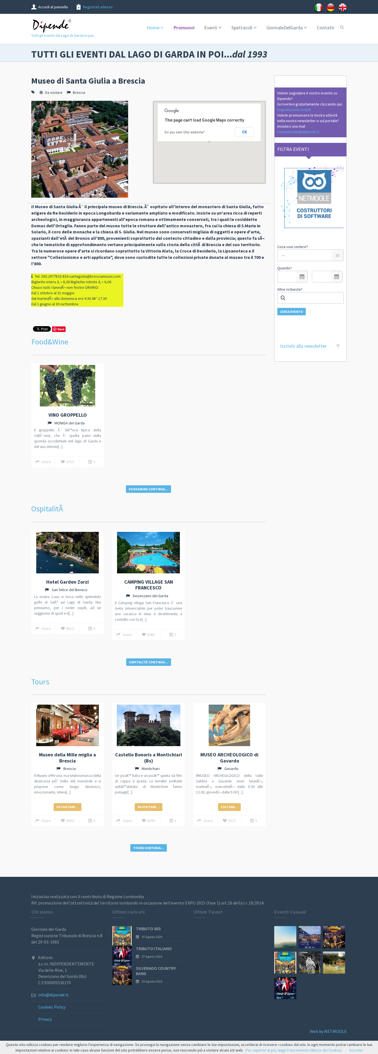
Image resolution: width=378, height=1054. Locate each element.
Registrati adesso (98, 6)
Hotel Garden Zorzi (67, 582)
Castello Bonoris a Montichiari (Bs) (148, 757)
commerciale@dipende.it (298, 131)
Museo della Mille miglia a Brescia (67, 757)
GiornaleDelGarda (284, 27)
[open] (301, 276)
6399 (151, 820)
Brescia (79, 92)
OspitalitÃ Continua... (148, 662)
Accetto (356, 1050)
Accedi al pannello (53, 6)
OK (244, 132)
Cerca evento (291, 312)
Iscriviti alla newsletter (303, 346)
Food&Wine (49, 342)
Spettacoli (241, 27)
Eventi (210, 27)
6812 (70, 628)
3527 (232, 820)
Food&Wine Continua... (148, 489)
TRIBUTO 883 (148, 928)
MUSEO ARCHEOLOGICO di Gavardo (229, 757)
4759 (70, 461)
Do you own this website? (185, 132)
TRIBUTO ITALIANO (154, 948)
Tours (40, 682)
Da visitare (54, 92)
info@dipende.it (53, 995)
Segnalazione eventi (294, 109)
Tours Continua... (148, 848)
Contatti (325, 27)
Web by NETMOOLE (328, 1031)
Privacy (45, 1019)
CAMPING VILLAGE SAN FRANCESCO (148, 585)
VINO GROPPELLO (67, 415)
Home (153, 27)
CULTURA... (229, 807)
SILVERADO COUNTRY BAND (156, 970)
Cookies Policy (52, 1007)
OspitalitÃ (48, 509)
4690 (70, 820)
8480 (151, 634)
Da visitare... (67, 807)
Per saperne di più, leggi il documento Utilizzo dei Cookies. (294, 1050)
